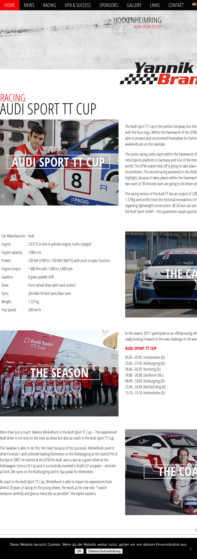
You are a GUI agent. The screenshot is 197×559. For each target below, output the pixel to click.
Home (9, 5)
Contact (176, 5)
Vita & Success (78, 5)
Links (155, 5)
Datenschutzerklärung (104, 551)
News (29, 5)
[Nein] (190, 548)
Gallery (134, 5)
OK (79, 551)
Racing (49, 5)
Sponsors (109, 5)
